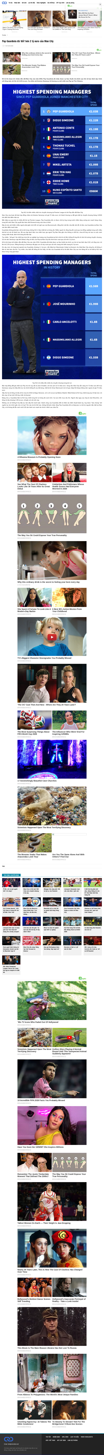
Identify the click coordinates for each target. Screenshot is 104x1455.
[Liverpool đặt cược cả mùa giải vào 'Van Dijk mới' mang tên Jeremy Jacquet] (11, 921)
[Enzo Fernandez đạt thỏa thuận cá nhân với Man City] (72, 902)
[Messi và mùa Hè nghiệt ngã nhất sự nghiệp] (52, 921)
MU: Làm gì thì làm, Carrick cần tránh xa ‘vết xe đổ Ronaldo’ (92, 949)
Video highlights (41, 3)
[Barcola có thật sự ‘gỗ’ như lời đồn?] (72, 941)
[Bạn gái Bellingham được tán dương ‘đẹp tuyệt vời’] (52, 941)
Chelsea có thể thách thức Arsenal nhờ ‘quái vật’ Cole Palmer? (93, 910)
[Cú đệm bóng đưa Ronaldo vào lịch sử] (93, 921)
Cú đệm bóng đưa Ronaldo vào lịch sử (93, 929)
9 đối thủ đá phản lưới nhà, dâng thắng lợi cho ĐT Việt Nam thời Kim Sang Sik (92, 892)
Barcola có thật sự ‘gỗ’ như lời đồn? (71, 948)
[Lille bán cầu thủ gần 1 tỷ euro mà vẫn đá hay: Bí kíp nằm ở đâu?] (31, 921)
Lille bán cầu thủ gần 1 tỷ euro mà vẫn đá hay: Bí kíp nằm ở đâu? (31, 929)
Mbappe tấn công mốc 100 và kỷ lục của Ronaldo (52, 890)
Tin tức (11, 3)
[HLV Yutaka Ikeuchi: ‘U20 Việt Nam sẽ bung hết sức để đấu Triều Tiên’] (11, 902)
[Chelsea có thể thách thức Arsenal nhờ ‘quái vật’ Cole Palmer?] (93, 902)
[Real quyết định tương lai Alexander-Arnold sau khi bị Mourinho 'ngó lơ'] (11, 941)
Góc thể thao (51, 3)
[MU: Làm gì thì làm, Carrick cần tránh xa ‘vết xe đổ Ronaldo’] (93, 941)
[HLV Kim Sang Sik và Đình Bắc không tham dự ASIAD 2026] (72, 921)
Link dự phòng (70, 3)
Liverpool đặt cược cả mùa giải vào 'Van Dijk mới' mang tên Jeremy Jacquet (11, 929)
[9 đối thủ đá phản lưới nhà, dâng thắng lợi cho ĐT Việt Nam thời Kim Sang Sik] (93, 882)
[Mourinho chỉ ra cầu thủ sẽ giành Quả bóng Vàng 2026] (52, 902)
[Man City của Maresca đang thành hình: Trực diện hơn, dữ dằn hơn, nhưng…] (31, 902)
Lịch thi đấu (31, 3)
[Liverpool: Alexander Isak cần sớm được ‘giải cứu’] (72, 882)
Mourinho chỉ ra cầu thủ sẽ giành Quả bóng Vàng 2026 (51, 910)
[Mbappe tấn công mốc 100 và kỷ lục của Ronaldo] (52, 882)
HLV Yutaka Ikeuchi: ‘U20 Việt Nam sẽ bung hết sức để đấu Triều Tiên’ (11, 910)
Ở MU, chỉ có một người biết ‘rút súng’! (10, 890)
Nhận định (17, 3)
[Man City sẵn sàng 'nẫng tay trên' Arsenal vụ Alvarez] (31, 941)
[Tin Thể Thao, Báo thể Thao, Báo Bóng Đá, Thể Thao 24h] (5, 3)
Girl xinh (24, 3)
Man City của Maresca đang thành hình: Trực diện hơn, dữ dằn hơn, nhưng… (30, 911)
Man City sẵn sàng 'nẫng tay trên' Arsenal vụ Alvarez (31, 949)
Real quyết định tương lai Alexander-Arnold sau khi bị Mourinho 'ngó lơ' (11, 949)
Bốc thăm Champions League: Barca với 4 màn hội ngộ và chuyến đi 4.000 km (11, 969)
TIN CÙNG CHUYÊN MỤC (11, 875)
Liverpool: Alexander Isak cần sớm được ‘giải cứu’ (72, 890)
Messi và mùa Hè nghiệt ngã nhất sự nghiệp (51, 929)
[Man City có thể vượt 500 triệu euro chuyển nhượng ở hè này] (31, 882)
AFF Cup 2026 (60, 3)
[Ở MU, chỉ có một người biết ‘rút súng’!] (11, 882)
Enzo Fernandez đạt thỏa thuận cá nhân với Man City (72, 910)
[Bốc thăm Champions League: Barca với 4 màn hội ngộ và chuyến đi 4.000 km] (11, 960)
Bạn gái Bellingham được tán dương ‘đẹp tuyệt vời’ (51, 948)
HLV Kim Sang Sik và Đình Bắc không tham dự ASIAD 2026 (72, 929)
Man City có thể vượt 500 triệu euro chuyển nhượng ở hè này (31, 891)
